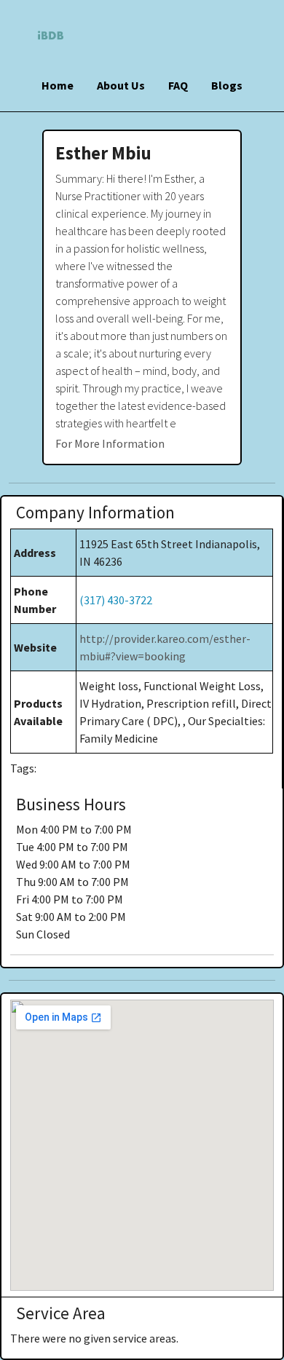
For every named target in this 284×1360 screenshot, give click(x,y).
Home (58, 85)
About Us (121, 85)
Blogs (226, 85)
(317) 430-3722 (115, 600)
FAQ (178, 85)
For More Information (110, 443)
